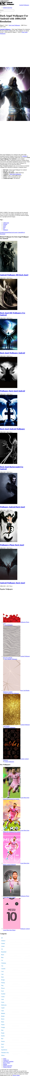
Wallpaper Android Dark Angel (12, 507)
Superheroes (4, 1049)
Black (2, 954)
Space (2, 1044)
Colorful (3, 968)
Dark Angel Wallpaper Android (12, 353)
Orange (3, 1027)
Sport (2, 1047)
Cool (2, 971)
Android (5, 224)
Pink (2, 1030)
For (4, 228)
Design (3, 979)
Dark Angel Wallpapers (14, 25)
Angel (4, 225)
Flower (3, 988)
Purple (2, 1033)
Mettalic (3, 1013)
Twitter (1, 232)
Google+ (15, 232)
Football (3, 993)
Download (2, 234)
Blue (2, 957)
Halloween (3, 1005)
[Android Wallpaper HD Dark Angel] (8, 271)
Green (2, 1002)
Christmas (3, 963)
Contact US (6, 1060)
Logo (2, 1010)
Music (2, 1021)
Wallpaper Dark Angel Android (12, 391)
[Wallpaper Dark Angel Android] (8, 387)
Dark (4, 227)
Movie (2, 1019)
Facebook (5, 232)
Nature (2, 1024)
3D (2, 938)
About (4, 1058)
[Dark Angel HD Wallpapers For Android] (8, 309)
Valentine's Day (5, 1052)
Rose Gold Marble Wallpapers (11, 693)
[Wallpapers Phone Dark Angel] (8, 541)
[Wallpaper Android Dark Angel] (8, 503)
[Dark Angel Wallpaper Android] (8, 349)
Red (2, 1038)
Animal (3, 943)
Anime (2, 946)
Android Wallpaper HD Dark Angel (14, 275)
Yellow (3, 1055)
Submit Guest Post (7, 7)
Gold (2, 999)
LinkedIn (20, 232)
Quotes (3, 1035)
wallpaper (24, 156)
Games (3, 996)
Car (2, 960)
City (2, 966)
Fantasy (3, 982)
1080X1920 (6, 222)
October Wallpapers (9, 761)
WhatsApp (10, 232)
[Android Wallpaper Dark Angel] (8, 579)
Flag (2, 985)
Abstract (3, 940)
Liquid (2, 1007)
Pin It (23, 232)
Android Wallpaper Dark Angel (12, 583)
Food (2, 991)
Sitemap (5, 1064)
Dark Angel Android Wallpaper (12, 429)
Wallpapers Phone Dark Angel (12, 545)
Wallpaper (5, 229)
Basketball (3, 952)
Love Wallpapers (8, 625)
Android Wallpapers (24, 5)
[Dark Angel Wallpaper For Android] (15, 94)
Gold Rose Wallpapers (9, 727)
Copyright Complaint (8, 1061)
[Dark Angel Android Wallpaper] (8, 425)
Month (2, 1016)
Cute (2, 974)
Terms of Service (7, 1067)
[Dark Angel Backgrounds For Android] (8, 463)
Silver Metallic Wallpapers (10, 659)
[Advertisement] (15, 51)
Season (3, 1041)
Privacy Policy (6, 1062)
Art (2, 949)
